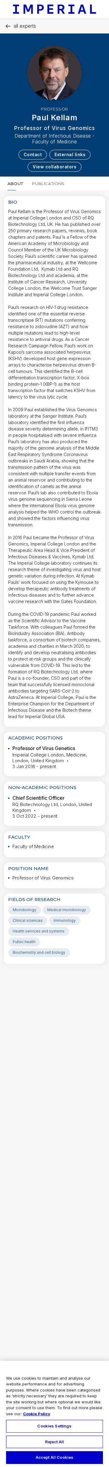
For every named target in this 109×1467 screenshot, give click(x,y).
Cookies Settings (54, 1425)
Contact (33, 154)
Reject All (54, 1441)
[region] (54, 1414)
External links (69, 154)
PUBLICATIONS (48, 183)
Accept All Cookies (54, 1457)
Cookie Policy (36, 1413)
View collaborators (54, 166)
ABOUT (15, 183)
